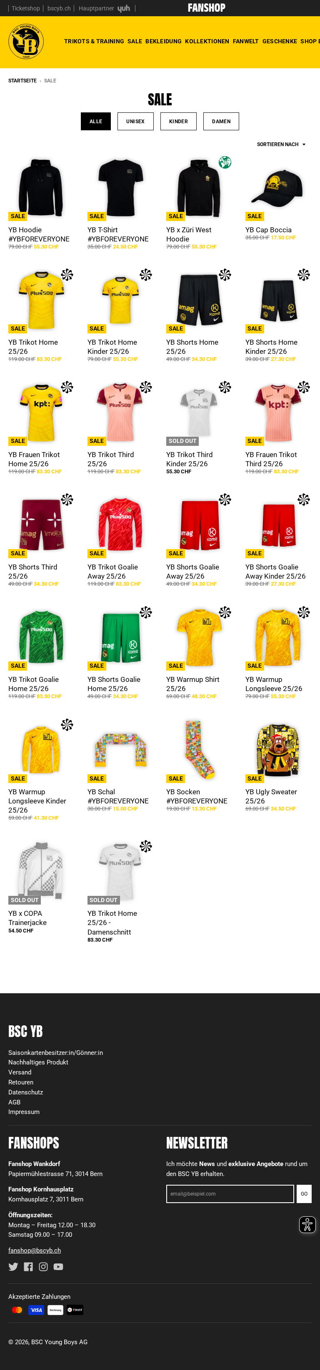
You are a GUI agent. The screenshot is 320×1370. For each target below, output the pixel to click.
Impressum (24, 1112)
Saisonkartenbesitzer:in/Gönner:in (55, 1053)
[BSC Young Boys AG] (206, 9)
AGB (14, 1102)
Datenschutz (25, 1092)
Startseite (22, 81)
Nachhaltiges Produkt (38, 1062)
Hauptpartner (97, 8)
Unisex (135, 121)
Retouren (20, 1082)
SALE (135, 41)
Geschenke (280, 41)
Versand (19, 1072)
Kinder (178, 121)
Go (304, 1194)
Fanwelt (246, 41)
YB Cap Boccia (268, 230)
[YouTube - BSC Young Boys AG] (58, 1267)
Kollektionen (207, 41)
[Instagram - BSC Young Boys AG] (43, 1267)
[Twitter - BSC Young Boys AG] (13, 1267)
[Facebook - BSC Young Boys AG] (28, 1267)
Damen (221, 121)
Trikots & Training (94, 41)
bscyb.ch (59, 8)
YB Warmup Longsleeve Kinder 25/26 (37, 801)
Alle (96, 121)
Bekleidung (163, 41)
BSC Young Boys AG (59, 1342)
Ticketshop (26, 8)
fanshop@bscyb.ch (34, 1250)
